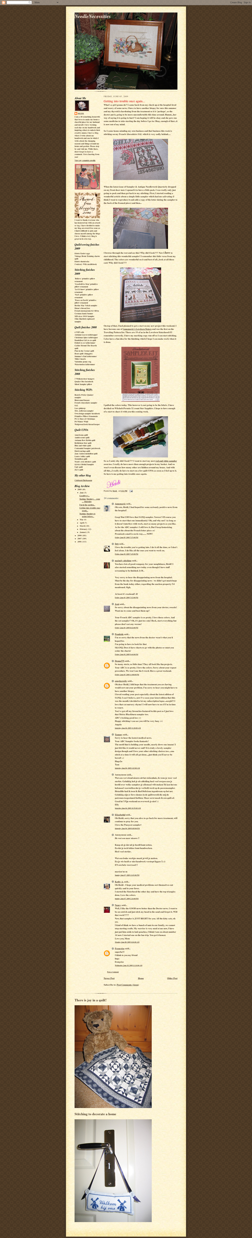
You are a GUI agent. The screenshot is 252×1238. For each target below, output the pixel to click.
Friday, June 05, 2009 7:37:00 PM (126, 537)
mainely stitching (123, 560)
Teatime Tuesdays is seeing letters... (87, 515)
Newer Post (109, 978)
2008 (79, 535)
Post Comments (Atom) (128, 984)
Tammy (118, 734)
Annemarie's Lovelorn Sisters (137, 329)
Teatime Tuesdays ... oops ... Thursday (89, 500)
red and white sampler (166, 460)
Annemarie (120, 503)
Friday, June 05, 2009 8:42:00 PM (126, 627)
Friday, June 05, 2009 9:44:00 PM (126, 654)
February (84, 529)
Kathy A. (119, 881)
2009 (79, 489)
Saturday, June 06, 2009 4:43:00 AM (127, 768)
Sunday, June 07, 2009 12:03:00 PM (127, 875)
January (83, 532)
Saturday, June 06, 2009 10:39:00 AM (128, 808)
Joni (117, 604)
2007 (79, 538)
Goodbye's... (84, 495)
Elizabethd (120, 814)
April (82, 522)
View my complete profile (85, 160)
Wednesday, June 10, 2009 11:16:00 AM (128, 965)
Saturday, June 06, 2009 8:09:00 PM (127, 828)
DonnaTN (119, 660)
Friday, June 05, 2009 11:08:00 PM (127, 674)
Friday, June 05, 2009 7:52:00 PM (126, 597)
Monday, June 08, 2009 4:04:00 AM (127, 942)
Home (141, 978)
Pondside (119, 634)
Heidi (81, 113)
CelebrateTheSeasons (83, 480)
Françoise (119, 948)
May (82, 519)
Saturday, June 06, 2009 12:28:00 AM (128, 728)
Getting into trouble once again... (89, 509)
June (82, 492)
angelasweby (121, 680)
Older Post (172, 978)
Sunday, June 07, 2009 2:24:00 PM (127, 898)
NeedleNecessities (93, 16)
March (83, 526)
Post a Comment (113, 972)
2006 (79, 541)
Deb (117, 543)
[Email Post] (131, 491)
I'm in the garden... (87, 504)
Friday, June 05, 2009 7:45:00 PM (126, 554)
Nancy (118, 905)
